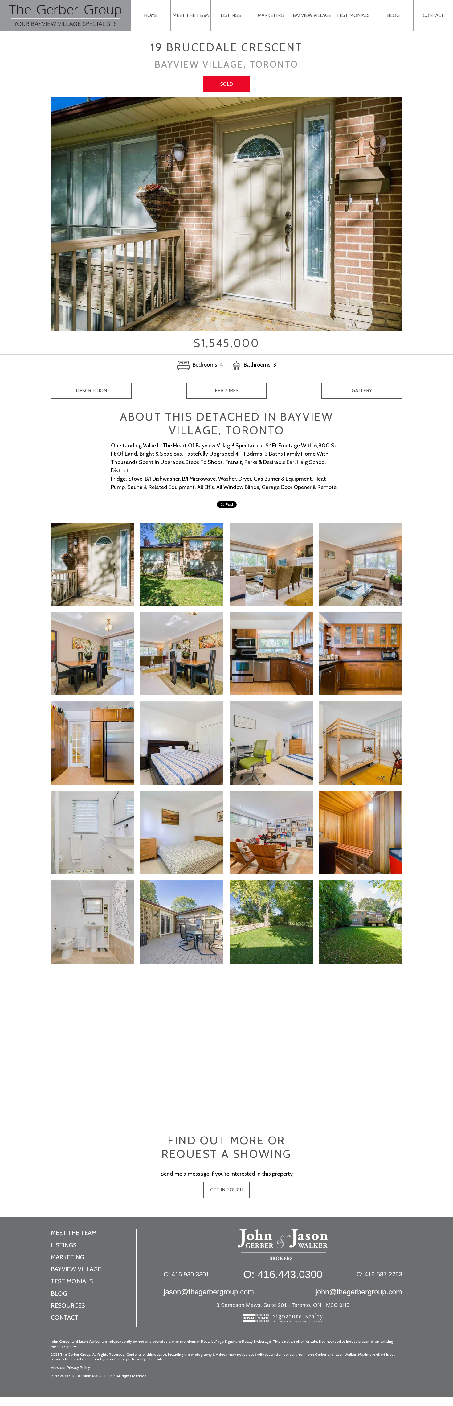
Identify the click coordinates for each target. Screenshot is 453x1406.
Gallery (362, 390)
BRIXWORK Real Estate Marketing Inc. (83, 1376)
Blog (393, 15)
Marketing (271, 15)
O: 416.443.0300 (282, 1274)
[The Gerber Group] (283, 1247)
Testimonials (353, 15)
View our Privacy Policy (70, 1368)
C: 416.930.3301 (186, 1274)
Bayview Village (312, 15)
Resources (68, 1305)
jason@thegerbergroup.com (209, 1292)
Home (151, 15)
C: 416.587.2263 (379, 1274)
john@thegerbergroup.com (359, 1292)
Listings (231, 15)
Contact (433, 15)
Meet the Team (191, 15)
